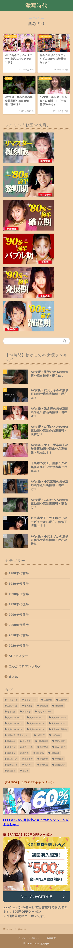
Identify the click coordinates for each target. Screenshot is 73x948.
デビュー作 (12, 700)
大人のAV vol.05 (14, 723)
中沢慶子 (29, 706)
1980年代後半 (19, 583)
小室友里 (41, 735)
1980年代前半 (19, 573)
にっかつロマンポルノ (25, 666)
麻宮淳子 (11, 771)
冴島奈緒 (59, 706)
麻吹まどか (60, 765)
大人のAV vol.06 (36, 723)
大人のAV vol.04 (59, 717)
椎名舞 (26, 753)
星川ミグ (11, 747)
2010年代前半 (19, 635)
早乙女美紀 (60, 741)
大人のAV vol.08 (14, 729)
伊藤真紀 (44, 706)
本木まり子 (60, 747)
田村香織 (55, 753)
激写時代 (36, 5)
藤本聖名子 (12, 765)
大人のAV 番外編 (59, 729)
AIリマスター (18, 656)
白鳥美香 (29, 759)
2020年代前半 (19, 645)
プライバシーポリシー (28, 938)
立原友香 (44, 759)
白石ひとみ (12, 759)
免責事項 (51, 938)
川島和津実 (43, 741)
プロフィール (31, 700)
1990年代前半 (19, 594)
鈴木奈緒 (44, 765)
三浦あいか (12, 706)
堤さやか (11, 712)
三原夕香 (48, 700)
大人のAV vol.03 (36, 717)
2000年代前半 (19, 614)
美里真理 (59, 759)
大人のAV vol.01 (45, 712)
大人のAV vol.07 (59, 723)
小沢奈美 (56, 735)
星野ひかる (28, 747)
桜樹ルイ (11, 753)
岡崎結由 (11, 741)
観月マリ (29, 765)
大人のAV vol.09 (36, 729)
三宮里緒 (63, 700)
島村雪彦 (27, 741)
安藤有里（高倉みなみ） (18, 735)
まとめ (13, 676)
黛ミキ (26, 771)
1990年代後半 (19, 604)
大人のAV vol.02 (14, 717)
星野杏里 (44, 747)
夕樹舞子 (27, 712)
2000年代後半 (19, 625)
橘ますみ (40, 753)
